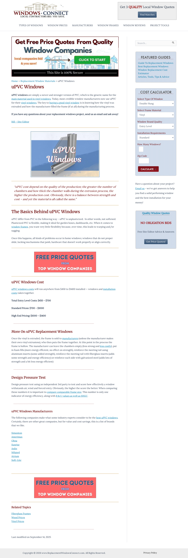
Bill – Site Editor (20, 121)
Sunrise (15, 444)
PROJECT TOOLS (159, 25)
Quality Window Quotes (156, 213)
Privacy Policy (150, 552)
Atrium (15, 456)
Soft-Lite (16, 460)
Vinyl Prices (17, 521)
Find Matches (147, 14)
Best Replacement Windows (153, 66)
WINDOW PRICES (57, 25)
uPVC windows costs (22, 289)
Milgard (15, 452)
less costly (105, 346)
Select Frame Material (149, 110)
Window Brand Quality (149, 121)
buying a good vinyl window (64, 102)
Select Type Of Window (150, 98)
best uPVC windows (107, 417)
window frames (19, 226)
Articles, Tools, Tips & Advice (153, 76)
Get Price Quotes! (156, 241)
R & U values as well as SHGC (72, 395)
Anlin (14, 448)
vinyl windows (28, 102)
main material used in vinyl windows (31, 98)
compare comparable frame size (64, 392)
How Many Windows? (149, 144)
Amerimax (16, 436)
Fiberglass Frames (21, 513)
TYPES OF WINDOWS (31, 25)
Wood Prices (18, 517)
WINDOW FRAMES (108, 25)
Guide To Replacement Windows (155, 63)
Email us (140, 188)
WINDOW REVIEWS (134, 25)
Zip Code (142, 155)
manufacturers (70, 338)
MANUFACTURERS (82, 25)
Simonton (16, 432)
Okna (14, 440)
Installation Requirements (151, 133)
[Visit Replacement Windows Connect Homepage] (65, 57)
